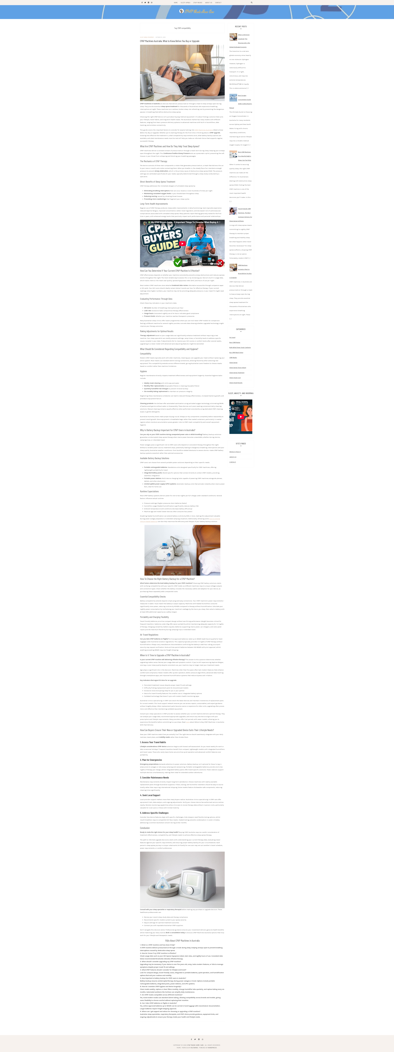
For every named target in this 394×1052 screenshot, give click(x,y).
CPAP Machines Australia (204, 130)
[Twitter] (195, 1039)
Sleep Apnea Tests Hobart (237, 367)
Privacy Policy (235, 452)
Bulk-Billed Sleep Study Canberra (240, 347)
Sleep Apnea (185, 2)
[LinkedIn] (198, 1039)
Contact (218, 2)
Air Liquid (232, 337)
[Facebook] (191, 1039)
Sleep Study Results (235, 383)
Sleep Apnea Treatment (147, 37)
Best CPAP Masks (234, 342)
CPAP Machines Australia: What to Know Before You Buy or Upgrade (169, 40)
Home (176, 2)
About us (208, 2)
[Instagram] (202, 1039)
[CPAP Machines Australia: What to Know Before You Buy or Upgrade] (182, 73)
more (188, 722)
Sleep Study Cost (235, 377)
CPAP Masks (197, 2)
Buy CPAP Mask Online (236, 352)
